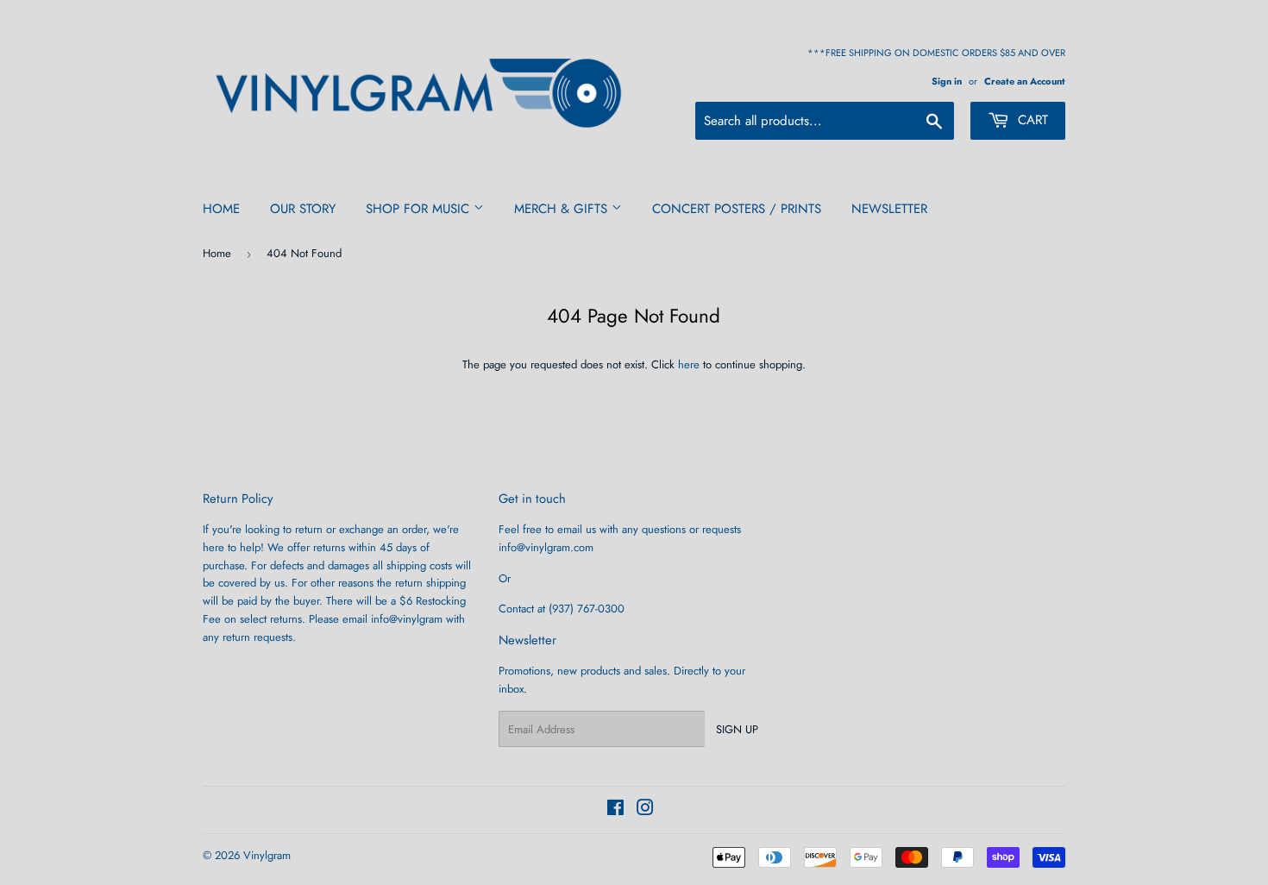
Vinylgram (267, 855)
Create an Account (1024, 81)
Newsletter (889, 208)
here (689, 364)
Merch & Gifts (563, 208)
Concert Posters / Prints (736, 208)
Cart (1031, 119)
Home (221, 208)
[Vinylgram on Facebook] (615, 810)
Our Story (303, 208)
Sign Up (737, 729)
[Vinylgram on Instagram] (645, 810)
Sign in (947, 81)
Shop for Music (420, 208)
